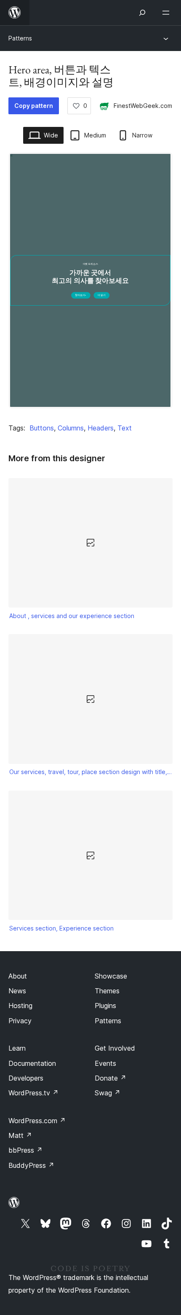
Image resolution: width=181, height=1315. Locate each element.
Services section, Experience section (61, 928)
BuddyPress (31, 1165)
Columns (71, 428)
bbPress (25, 1150)
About (17, 976)
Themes (107, 991)
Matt (20, 1135)
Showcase (111, 976)
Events (105, 1063)
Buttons (41, 428)
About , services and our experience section (71, 615)
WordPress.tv (33, 1093)
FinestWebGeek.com (143, 105)
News (17, 991)
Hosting (20, 1005)
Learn (17, 1048)
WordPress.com (37, 1120)
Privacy (20, 1021)
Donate (110, 1078)
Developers (25, 1078)
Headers (101, 428)
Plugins (105, 1005)
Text (124, 428)
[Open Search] (142, 12)
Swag (107, 1093)
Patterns (20, 38)
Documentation (32, 1063)
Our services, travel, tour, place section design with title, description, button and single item (90, 771)
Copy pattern (33, 105)
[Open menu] (167, 12)
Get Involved (115, 1048)
